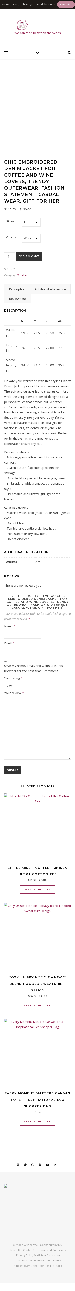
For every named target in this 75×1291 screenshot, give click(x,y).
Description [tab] (17, 289)
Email (9, 643)
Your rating (13, 678)
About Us (15, 1250)
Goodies (22, 275)
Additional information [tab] (50, 289)
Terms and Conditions (52, 1250)
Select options (37, 889)
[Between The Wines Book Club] (37, 25)
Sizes (10, 221)
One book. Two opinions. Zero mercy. (38, 1260)
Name (9, 626)
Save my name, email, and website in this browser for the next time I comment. (33, 668)
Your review (14, 693)
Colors (11, 237)
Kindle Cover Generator (29, 1266)
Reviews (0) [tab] (17, 298)
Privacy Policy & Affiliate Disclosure (38, 1255)
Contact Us (30, 1250)
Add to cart (29, 256)
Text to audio (54, 1266)
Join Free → (59, 4)
